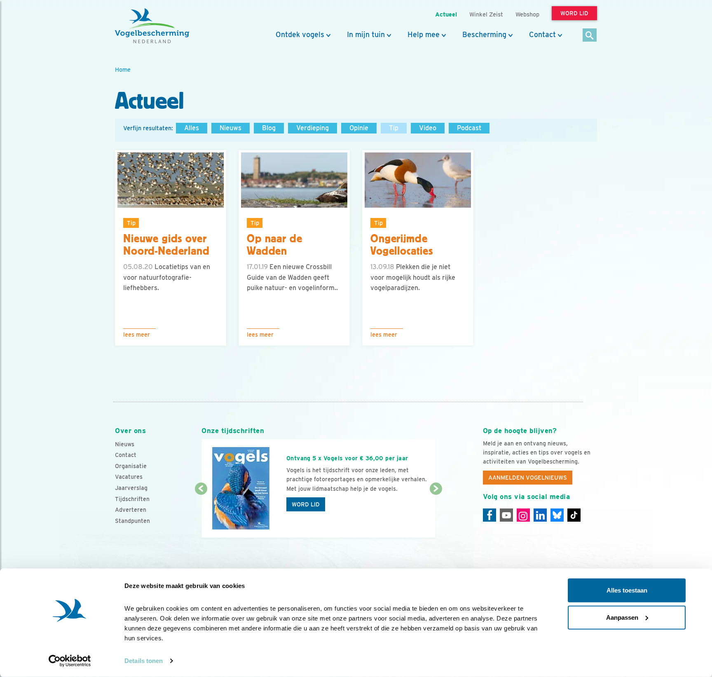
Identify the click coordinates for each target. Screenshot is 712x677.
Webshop (527, 14)
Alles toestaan (627, 590)
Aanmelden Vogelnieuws (527, 477)
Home (123, 69)
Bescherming (484, 34)
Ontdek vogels (300, 34)
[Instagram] (523, 515)
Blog (269, 128)
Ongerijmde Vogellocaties (401, 245)
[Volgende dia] (435, 514)
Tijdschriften (132, 499)
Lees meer (136, 334)
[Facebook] (489, 515)
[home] (152, 26)
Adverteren (130, 509)
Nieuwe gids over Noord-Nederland (166, 245)
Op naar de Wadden (274, 245)
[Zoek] (590, 35)
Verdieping (312, 128)
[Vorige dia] (200, 514)
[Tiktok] (574, 515)
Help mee (424, 34)
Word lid (306, 504)
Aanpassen (622, 617)
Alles (191, 128)
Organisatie (131, 466)
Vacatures (129, 476)
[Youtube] (506, 515)
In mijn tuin (366, 34)
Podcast (469, 128)
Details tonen (143, 660)
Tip (393, 128)
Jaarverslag (131, 488)
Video (427, 128)
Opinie (358, 128)
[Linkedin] (540, 515)
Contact (542, 34)
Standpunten (132, 521)
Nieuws (230, 128)
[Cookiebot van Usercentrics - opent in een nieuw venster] (70, 661)
